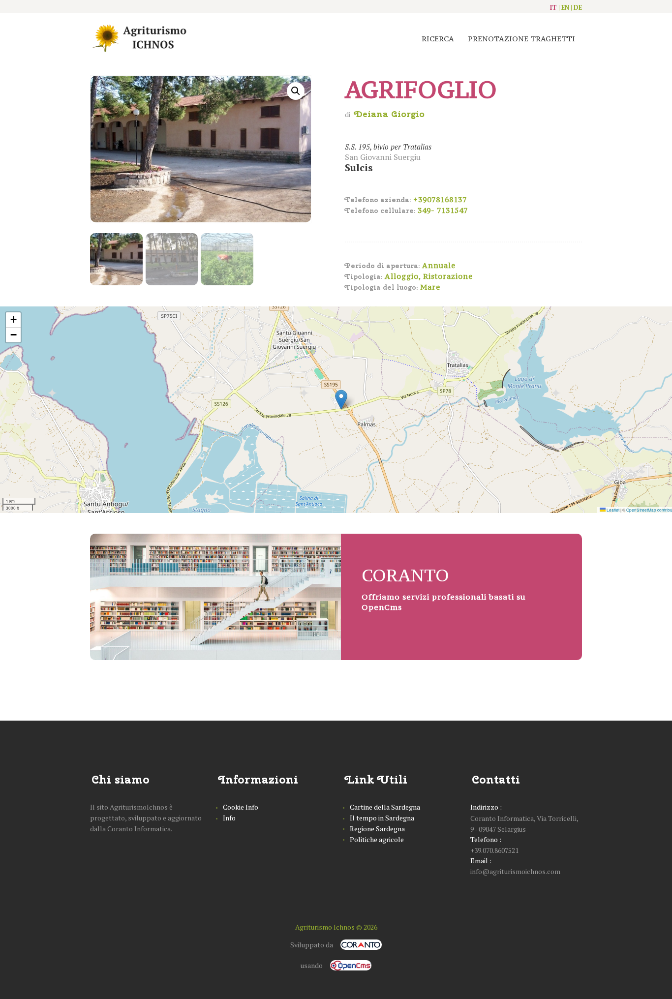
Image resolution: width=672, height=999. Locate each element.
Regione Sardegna (377, 828)
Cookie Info (240, 807)
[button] (341, 400)
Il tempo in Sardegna (382, 817)
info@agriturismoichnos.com (515, 871)
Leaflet (612, 510)
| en (563, 7)
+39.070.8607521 (494, 850)
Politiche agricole (377, 839)
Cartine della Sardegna (385, 807)
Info (229, 817)
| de (576, 7)
